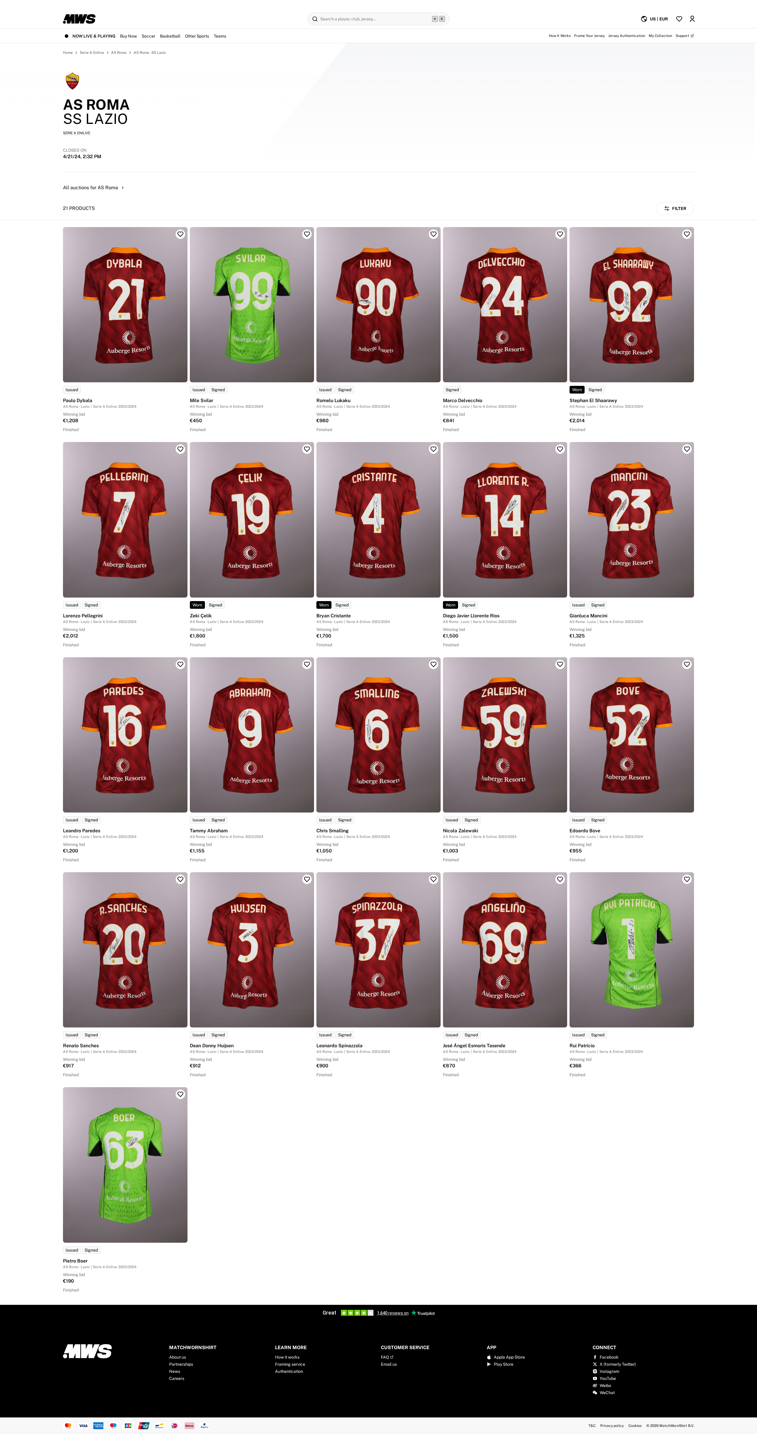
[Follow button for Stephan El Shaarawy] (687, 234)
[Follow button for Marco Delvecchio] (560, 234)
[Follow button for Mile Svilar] (307, 234)
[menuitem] (654, 18)
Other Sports (197, 36)
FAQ (385, 1357)
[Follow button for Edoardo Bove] (687, 664)
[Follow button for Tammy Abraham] (307, 664)
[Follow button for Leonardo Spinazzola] (433, 879)
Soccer (148, 36)
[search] (378, 18)
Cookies (635, 1426)
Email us (389, 1364)
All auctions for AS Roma (90, 187)
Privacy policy (612, 1426)
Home (68, 53)
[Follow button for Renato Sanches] (180, 879)
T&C (592, 1426)
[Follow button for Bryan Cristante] (433, 449)
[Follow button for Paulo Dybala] (180, 234)
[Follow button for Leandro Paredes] (180, 664)
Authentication (289, 1371)
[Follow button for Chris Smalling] (433, 664)
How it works (287, 1357)
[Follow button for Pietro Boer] (180, 1094)
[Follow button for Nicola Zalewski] (560, 664)
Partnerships (181, 1364)
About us (177, 1357)
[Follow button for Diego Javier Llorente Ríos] (560, 449)
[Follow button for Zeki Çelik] (307, 449)
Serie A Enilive (92, 53)
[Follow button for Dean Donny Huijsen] (307, 879)
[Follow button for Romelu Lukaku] (433, 234)
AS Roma (119, 53)
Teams (220, 36)
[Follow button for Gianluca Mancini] (687, 449)
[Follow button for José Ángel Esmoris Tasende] (560, 879)
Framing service (290, 1364)
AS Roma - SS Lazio (150, 53)
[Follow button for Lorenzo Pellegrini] (180, 449)
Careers (176, 1378)
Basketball (170, 36)
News (174, 1371)
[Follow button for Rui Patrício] (687, 879)
